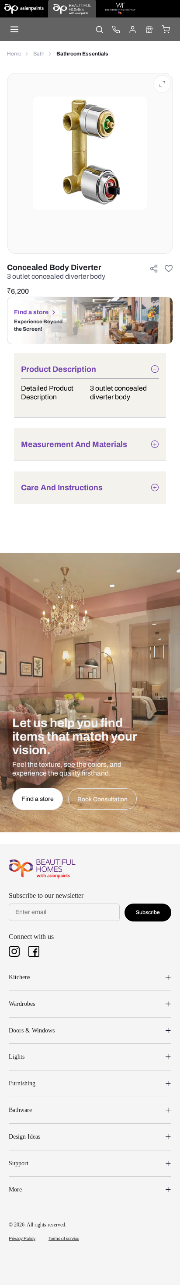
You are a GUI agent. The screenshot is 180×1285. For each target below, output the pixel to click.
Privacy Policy (22, 1238)
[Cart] (165, 29)
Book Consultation (102, 799)
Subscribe (148, 912)
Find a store (31, 312)
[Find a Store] (149, 29)
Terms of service (63, 1238)
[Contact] (115, 29)
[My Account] (132, 29)
